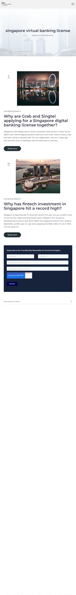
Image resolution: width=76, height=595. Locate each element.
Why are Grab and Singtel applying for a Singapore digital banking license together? (36, 120)
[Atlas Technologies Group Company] (6, 4)
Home (25, 35)
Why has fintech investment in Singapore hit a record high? (35, 206)
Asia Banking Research (12, 111)
